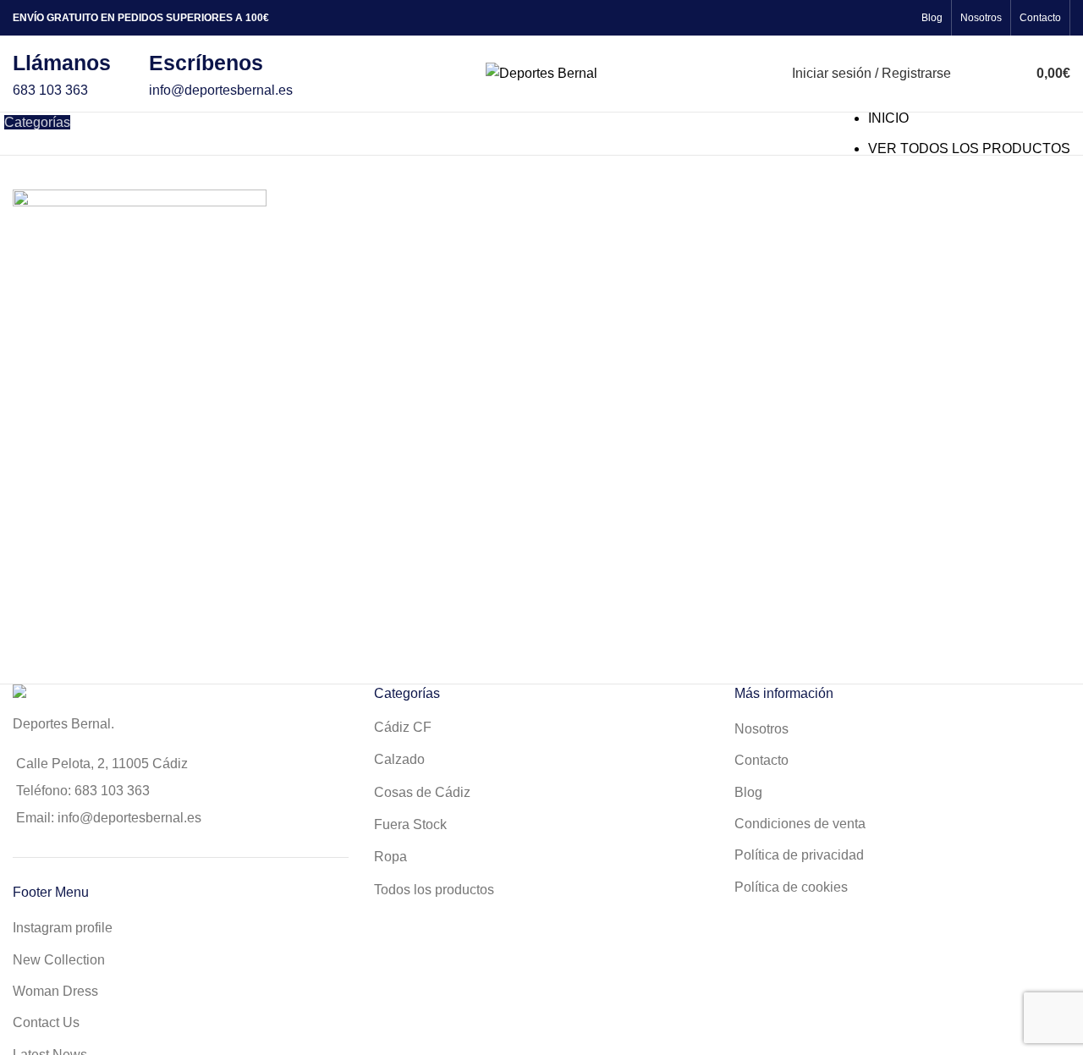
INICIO (888, 118)
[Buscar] (973, 74)
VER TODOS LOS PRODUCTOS (969, 148)
